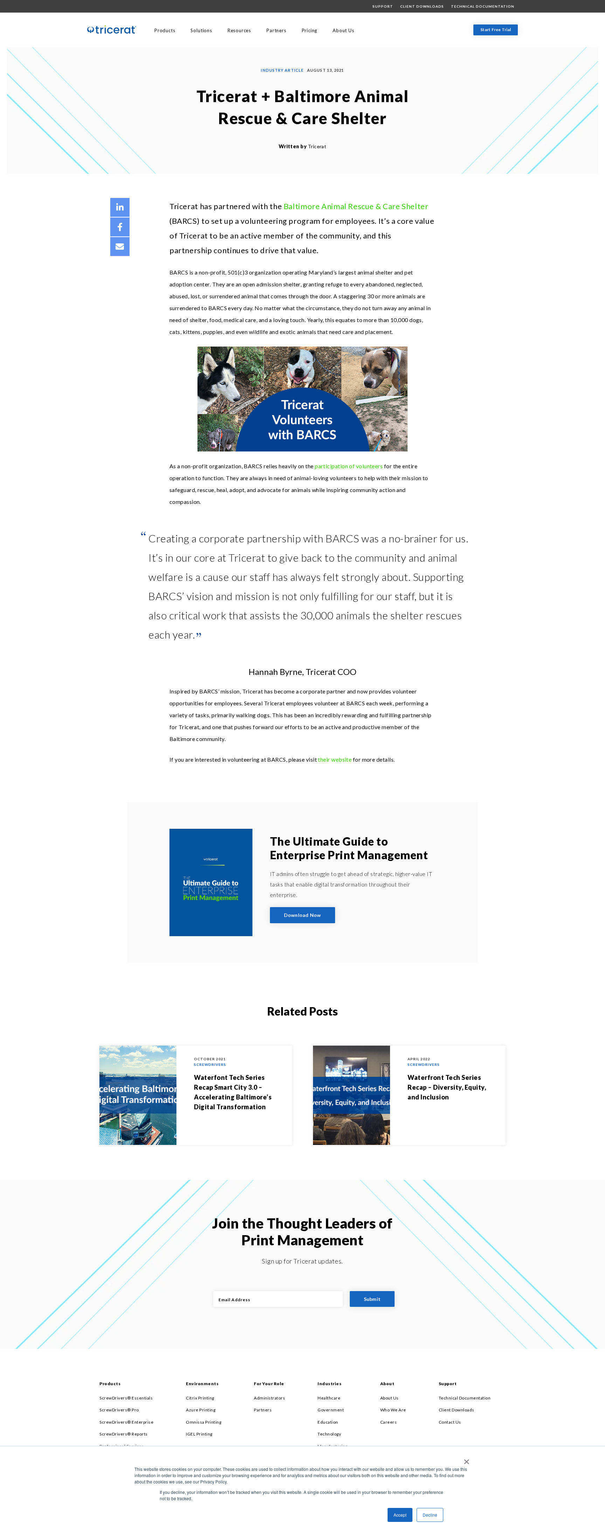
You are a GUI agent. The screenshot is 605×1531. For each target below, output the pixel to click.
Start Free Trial (495, 29)
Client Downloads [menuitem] (422, 6)
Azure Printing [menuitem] (200, 1409)
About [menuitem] (387, 1383)
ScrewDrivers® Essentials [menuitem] (126, 1398)
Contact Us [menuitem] (450, 1422)
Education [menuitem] (328, 1422)
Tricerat (317, 146)
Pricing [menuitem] (310, 30)
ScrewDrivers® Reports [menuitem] (123, 1434)
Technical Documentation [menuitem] (482, 6)
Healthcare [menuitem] (329, 1398)
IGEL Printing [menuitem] (199, 1434)
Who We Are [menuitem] (393, 1409)
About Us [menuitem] (343, 30)
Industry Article (282, 70)
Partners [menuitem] (276, 30)
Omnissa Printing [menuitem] (203, 1422)
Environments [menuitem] (202, 1383)
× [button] (465, 1459)
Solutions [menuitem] (201, 30)
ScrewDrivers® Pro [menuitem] (119, 1409)
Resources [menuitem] (239, 30)
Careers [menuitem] (388, 1422)
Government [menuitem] (331, 1409)
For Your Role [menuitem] (269, 1383)
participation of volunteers (349, 466)
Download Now (302, 915)
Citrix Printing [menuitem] (200, 1398)
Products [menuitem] (164, 30)
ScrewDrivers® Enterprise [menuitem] (126, 1422)
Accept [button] (400, 1515)
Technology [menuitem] (329, 1434)
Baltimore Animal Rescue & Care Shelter (356, 206)
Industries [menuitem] (329, 1383)
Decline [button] (430, 1515)
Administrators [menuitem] (269, 1398)
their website (335, 759)
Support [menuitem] (383, 6)
